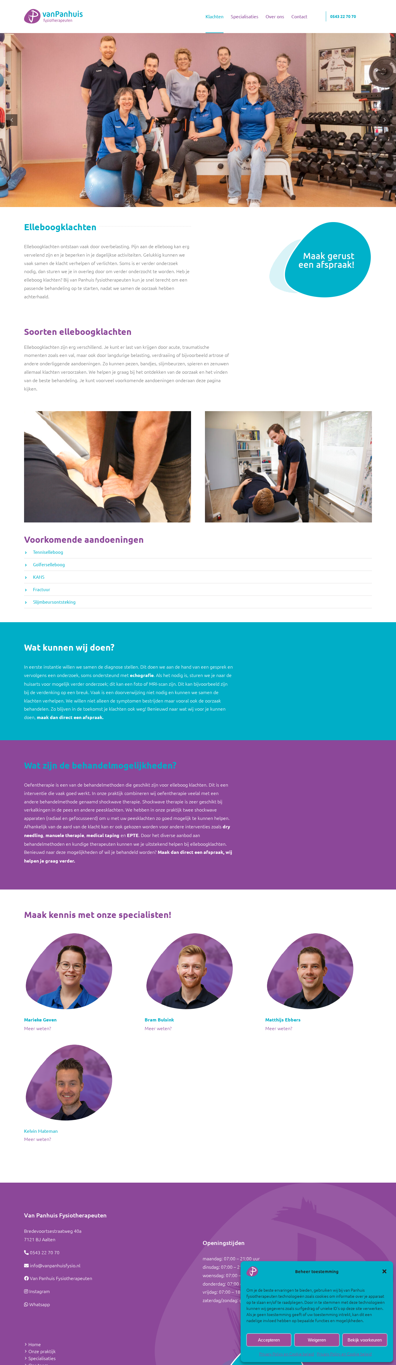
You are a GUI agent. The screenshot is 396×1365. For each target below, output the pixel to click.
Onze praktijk (42, 1351)
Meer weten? (37, 1028)
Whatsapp (39, 1304)
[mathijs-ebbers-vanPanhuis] (310, 934)
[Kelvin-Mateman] (69, 1045)
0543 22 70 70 (44, 1252)
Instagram (39, 1291)
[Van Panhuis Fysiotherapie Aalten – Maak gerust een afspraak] (320, 223)
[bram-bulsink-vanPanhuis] (189, 934)
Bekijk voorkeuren (365, 1339)
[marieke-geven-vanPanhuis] (69, 934)
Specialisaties (42, 1358)
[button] (384, 1271)
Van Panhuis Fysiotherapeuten (61, 1278)
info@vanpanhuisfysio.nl (55, 1265)
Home (34, 1344)
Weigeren (317, 1339)
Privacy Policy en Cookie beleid (286, 1354)
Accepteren (269, 1339)
